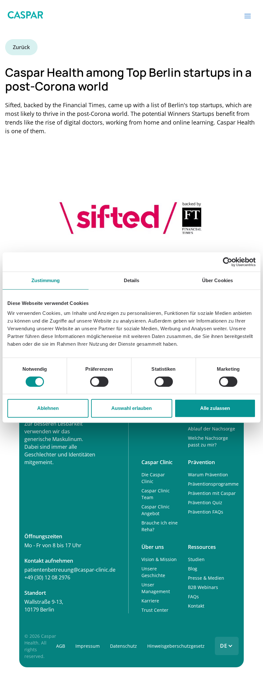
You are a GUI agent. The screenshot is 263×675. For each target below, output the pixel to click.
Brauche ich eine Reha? (159, 526)
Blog (192, 569)
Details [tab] (132, 280)
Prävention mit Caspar (212, 493)
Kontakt (196, 606)
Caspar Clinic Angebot (155, 510)
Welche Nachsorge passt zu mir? (208, 441)
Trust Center (154, 610)
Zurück (21, 47)
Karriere (150, 601)
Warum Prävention (208, 475)
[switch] (99, 381)
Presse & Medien (206, 578)
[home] (25, 16)
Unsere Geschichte (153, 572)
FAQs (193, 596)
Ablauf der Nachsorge (211, 429)
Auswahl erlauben (131, 408)
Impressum (87, 646)
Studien (196, 559)
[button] (247, 16)
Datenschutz (123, 646)
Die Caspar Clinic (153, 478)
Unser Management (155, 588)
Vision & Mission (159, 559)
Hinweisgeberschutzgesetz (176, 646)
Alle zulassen (215, 408)
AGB (60, 646)
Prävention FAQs (205, 512)
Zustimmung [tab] (45, 280)
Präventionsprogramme (213, 484)
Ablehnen (48, 408)
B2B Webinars (203, 587)
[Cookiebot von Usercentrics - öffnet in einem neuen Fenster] (227, 262)
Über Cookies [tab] (217, 280)
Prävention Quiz (205, 502)
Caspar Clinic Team (155, 494)
